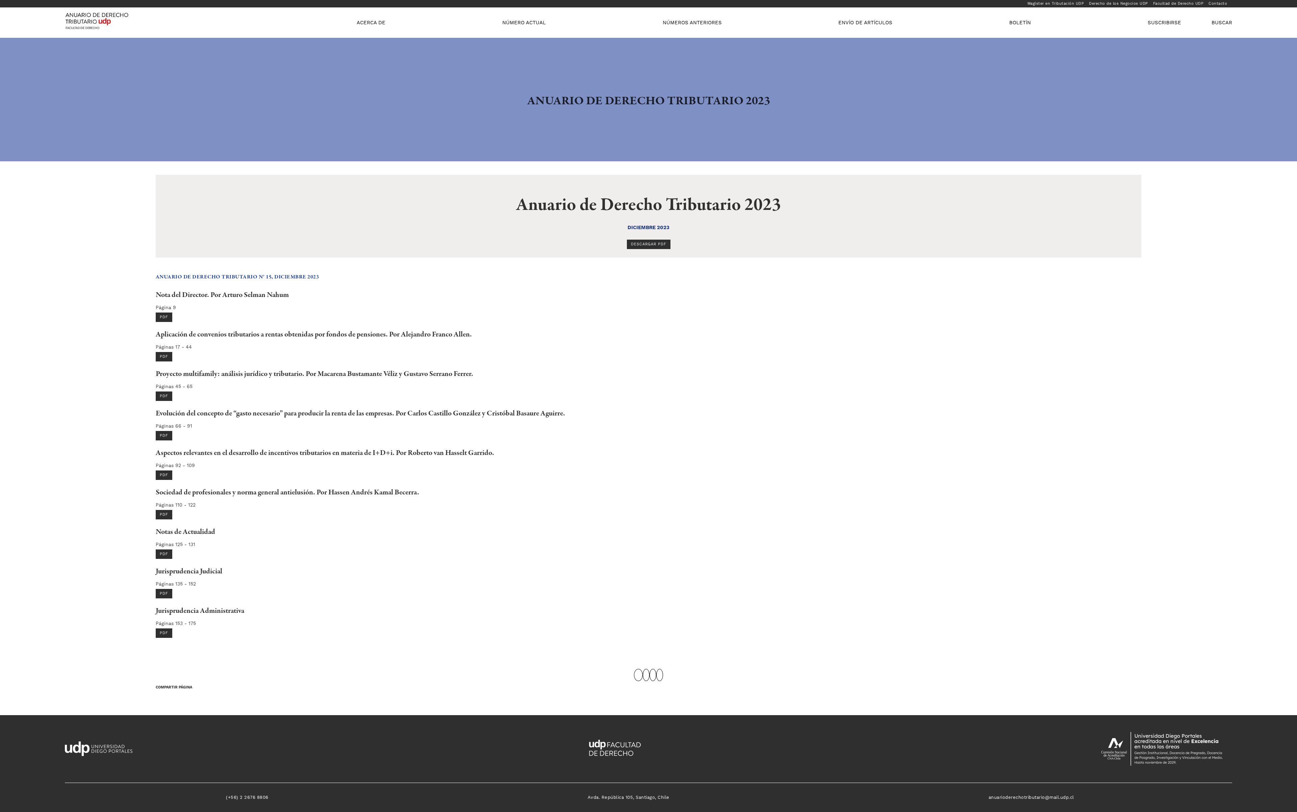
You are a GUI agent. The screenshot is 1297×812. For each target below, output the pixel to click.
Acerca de (371, 23)
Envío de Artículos (865, 23)
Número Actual (524, 23)
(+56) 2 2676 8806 (247, 797)
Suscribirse (1164, 23)
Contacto (1218, 3)
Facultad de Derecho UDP (1178, 3)
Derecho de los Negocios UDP (1118, 3)
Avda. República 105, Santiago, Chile (628, 797)
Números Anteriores (692, 23)
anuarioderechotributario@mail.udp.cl (1031, 797)
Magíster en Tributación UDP (1055, 3)
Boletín (1020, 23)
